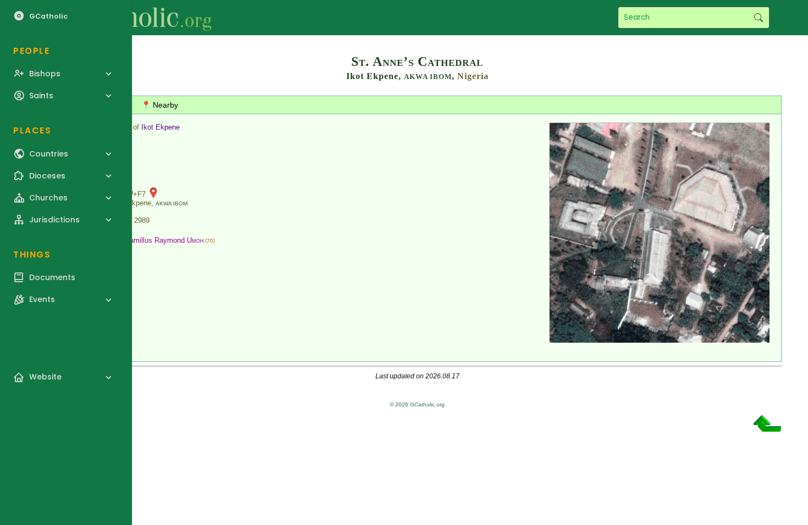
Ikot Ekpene (160, 127)
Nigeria (473, 76)
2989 (142, 220)
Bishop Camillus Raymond (152, 240)
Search (758, 17)
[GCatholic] (135, 17)
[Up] (767, 427)
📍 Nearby (159, 104)
